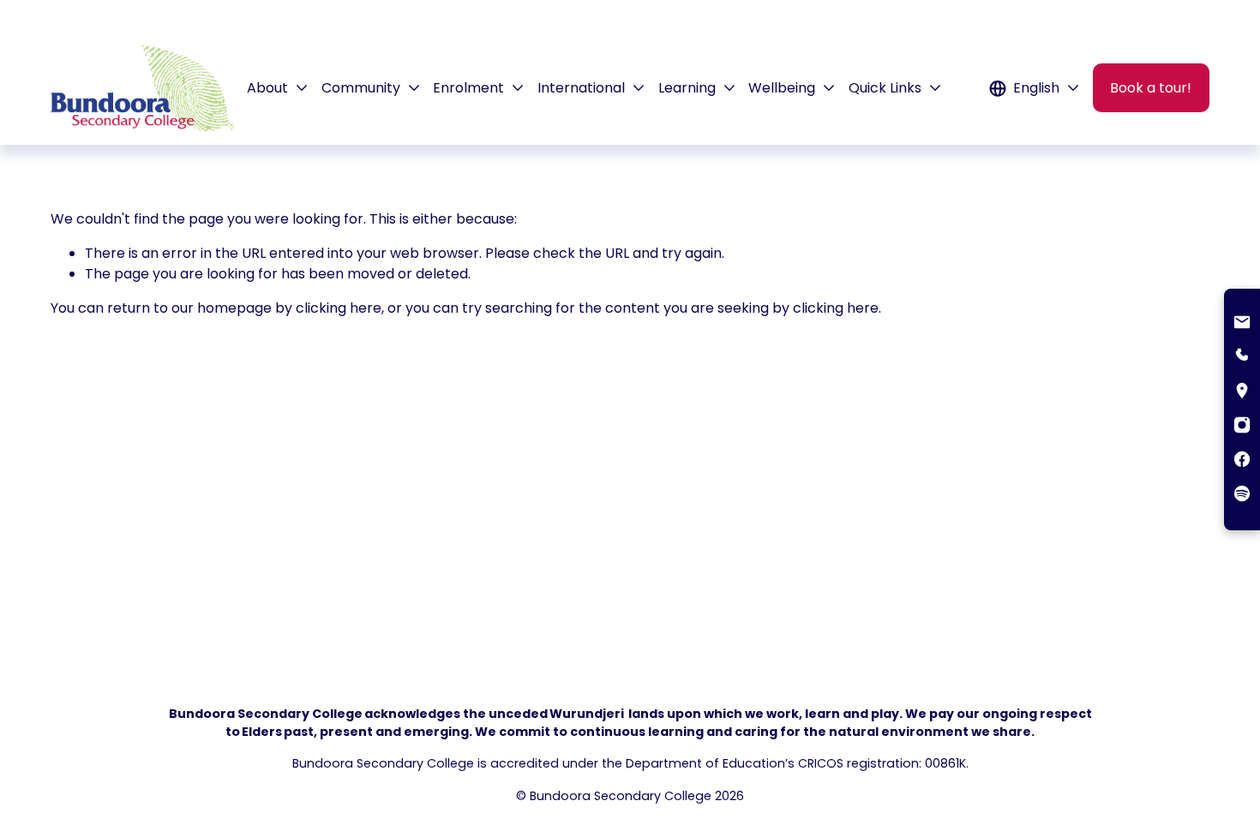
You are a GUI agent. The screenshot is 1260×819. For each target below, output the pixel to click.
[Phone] (1242, 358)
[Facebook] (1242, 461)
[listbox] (1034, 87)
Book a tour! (1150, 88)
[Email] (1242, 324)
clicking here (338, 308)
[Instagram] (1242, 426)
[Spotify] (1242, 495)
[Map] (1242, 392)
